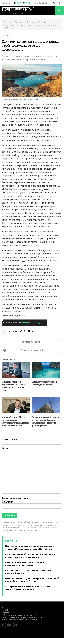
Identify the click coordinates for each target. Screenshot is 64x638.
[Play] (3, 323)
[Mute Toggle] (20, 323)
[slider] (26, 322)
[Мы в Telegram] (15, 625)
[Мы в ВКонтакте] (4, 625)
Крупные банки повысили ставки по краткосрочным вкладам (24, 564)
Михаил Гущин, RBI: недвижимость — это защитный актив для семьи (13, 386)
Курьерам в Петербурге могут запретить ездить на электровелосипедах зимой (31, 555)
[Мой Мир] (33, 331)
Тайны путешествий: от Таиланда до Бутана (44, 383)
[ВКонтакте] (16, 331)
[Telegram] (20, 331)
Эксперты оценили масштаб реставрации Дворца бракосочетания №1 (28, 588)
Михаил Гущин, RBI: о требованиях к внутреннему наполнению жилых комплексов (15, 421)
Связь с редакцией (32, 350)
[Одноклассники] (29, 331)
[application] (24, 323)
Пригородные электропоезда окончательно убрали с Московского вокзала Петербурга (29, 547)
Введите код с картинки (15, 498)
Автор (5, 447)
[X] (25, 331)
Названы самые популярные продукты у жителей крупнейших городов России (32, 580)
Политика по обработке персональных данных (19, 620)
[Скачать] (38, 323)
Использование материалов (18, 617)
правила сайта (36, 617)
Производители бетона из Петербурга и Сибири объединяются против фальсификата (46, 421)
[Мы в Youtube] (9, 625)
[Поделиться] (34, 323)
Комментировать (31, 341)
